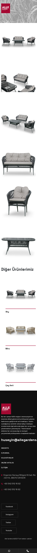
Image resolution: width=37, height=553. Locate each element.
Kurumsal (5, 453)
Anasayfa (5, 448)
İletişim (4, 468)
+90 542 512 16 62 (12, 483)
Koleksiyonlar (7, 458)
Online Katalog (7, 463)
